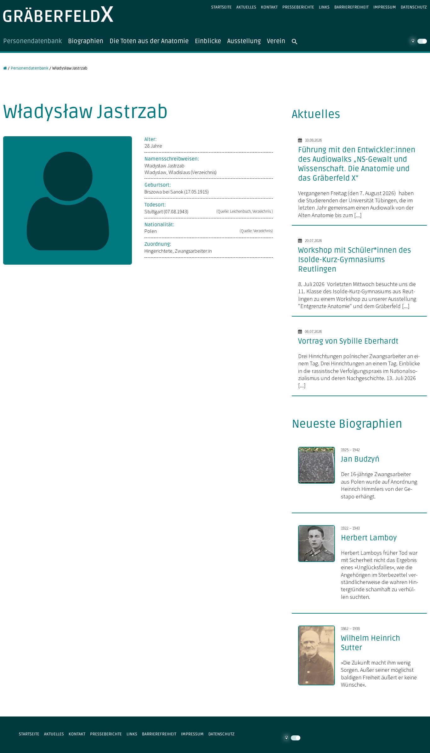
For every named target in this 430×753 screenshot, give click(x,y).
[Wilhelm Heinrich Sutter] (319, 686)
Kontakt (269, 7)
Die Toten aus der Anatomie (149, 41)
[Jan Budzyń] (319, 484)
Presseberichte (298, 7)
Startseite (221, 7)
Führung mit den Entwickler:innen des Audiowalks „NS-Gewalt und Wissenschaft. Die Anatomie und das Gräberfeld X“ (356, 164)
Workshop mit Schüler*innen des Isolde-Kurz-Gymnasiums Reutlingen (354, 260)
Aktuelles (246, 7)
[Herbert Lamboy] (319, 562)
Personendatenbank (32, 41)
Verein (276, 41)
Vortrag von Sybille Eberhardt (348, 341)
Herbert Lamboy (369, 537)
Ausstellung (244, 41)
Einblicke (208, 41)
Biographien (85, 41)
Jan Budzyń (360, 459)
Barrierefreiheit (351, 7)
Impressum (384, 7)
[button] (297, 41)
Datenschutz (414, 7)
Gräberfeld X (58, 14)
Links (324, 7)
